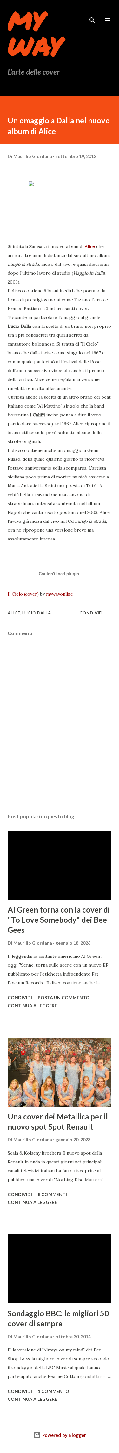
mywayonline (59, 594)
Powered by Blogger (63, 1435)
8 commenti (52, 1194)
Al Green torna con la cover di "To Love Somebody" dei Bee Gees (59, 919)
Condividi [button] (91, 612)
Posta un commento (63, 997)
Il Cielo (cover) (23, 594)
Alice (90, 246)
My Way (35, 33)
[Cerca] (92, 11)
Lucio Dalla (36, 612)
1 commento (53, 1391)
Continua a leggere (32, 1005)
